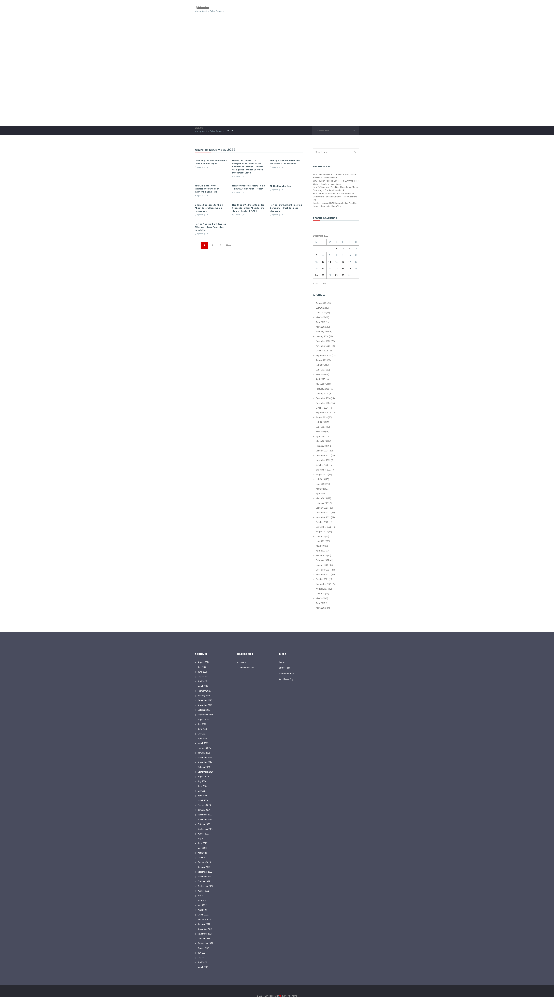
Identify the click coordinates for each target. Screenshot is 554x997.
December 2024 (323, 398)
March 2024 (321, 441)
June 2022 (321, 541)
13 (323, 262)
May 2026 (320, 317)
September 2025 (323, 355)
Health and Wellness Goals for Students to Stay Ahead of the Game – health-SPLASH (248, 207)
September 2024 (323, 412)
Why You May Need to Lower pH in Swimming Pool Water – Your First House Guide (336, 182)
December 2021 (323, 570)
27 (323, 275)
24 (349, 268)
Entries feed (284, 668)
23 (343, 268)
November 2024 (323, 403)
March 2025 (321, 384)
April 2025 (320, 379)
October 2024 (322, 408)
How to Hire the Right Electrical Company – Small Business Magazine (286, 207)
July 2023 (320, 479)
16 (343, 262)
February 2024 (322, 446)
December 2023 (323, 455)
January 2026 (322, 336)
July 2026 (320, 308)
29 (336, 275)
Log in (282, 662)
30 (343, 275)
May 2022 (320, 546)
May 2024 (320, 432)
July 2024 (320, 422)
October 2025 (322, 351)
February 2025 (322, 389)
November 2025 (323, 346)
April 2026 (320, 322)
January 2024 (322, 451)
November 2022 (323, 517)
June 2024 (321, 427)
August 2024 (322, 417)
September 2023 (323, 470)
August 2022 (322, 532)
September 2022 (323, 527)
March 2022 (321, 555)
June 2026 (321, 312)
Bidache (202, 8)
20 (323, 268)
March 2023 (321, 498)
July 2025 (320, 365)
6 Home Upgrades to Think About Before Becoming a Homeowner (209, 207)
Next (228, 245)
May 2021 (320, 598)
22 (336, 268)
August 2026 (322, 303)
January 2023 (322, 508)
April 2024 (320, 436)
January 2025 (322, 393)
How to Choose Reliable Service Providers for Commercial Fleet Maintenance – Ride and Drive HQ (335, 196)
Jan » (323, 283)
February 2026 (322, 332)
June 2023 (321, 484)
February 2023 (322, 503)
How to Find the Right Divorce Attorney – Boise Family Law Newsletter (210, 227)
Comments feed (286, 673)
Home (230, 130)
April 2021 (320, 603)
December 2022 (323, 512)
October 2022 (322, 522)
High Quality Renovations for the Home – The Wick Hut (285, 162)
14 (329, 262)
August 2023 (322, 474)
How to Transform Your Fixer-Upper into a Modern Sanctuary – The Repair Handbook (336, 189)
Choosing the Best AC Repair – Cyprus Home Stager (211, 162)
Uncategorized (247, 667)
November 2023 (323, 460)
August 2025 (322, 360)
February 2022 (322, 560)
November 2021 (323, 574)
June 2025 (321, 370)
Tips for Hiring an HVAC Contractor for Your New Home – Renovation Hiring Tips (335, 204)
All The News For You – (281, 186)
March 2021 (321, 608)
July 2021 (320, 593)
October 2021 (322, 579)
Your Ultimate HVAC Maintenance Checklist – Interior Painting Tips (208, 188)
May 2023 (320, 489)
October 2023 (322, 465)
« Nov (316, 283)
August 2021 (322, 589)
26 (316, 275)
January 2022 (322, 565)
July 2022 (320, 536)
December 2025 (323, 341)
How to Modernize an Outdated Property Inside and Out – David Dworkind (334, 176)
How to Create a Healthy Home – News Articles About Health (248, 187)
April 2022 (320, 551)
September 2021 (323, 584)
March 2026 (321, 327)
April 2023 (320, 493)
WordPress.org (286, 679)
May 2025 (320, 374)
